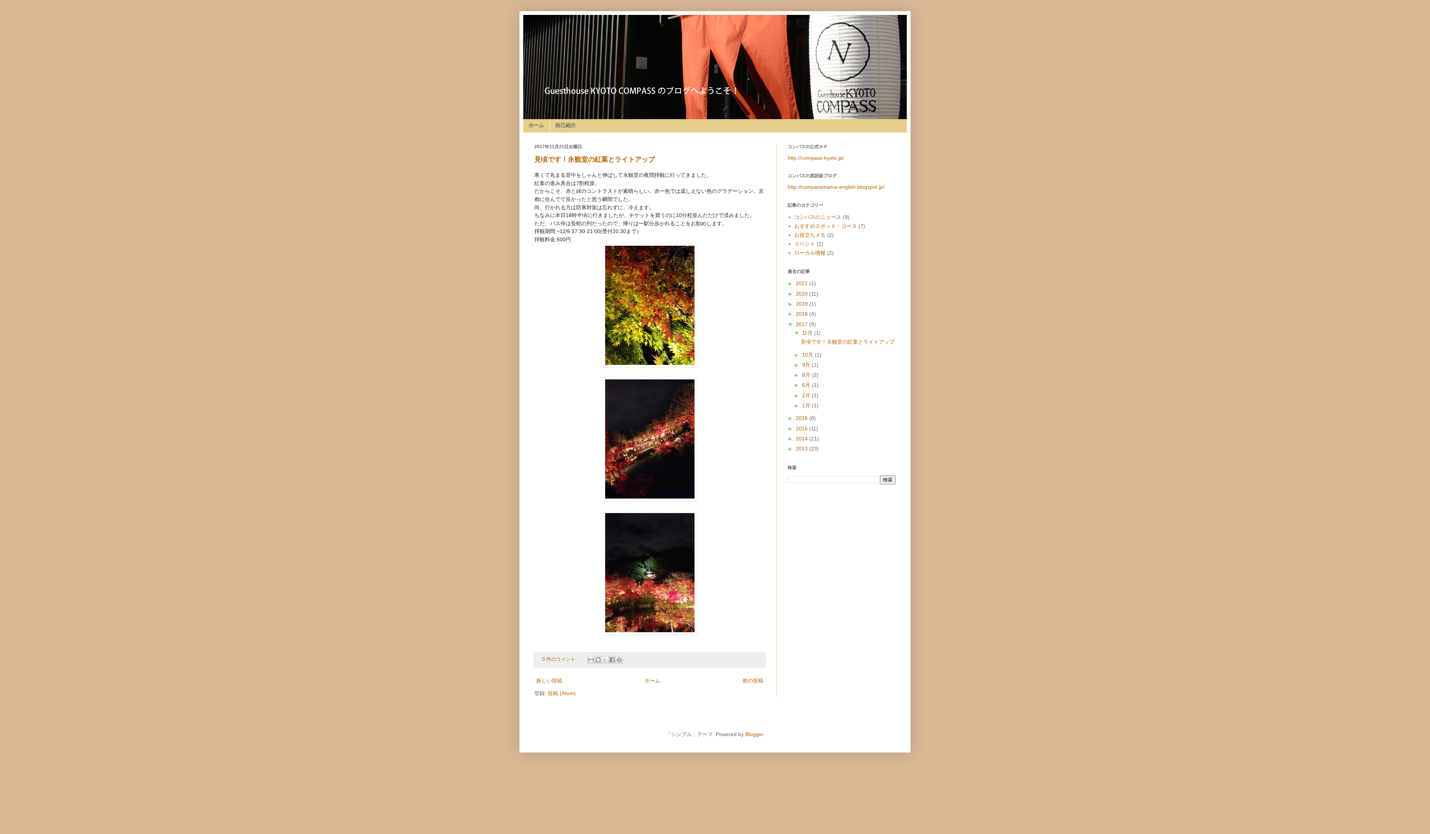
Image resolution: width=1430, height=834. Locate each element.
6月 (807, 385)
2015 (802, 429)
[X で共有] (605, 659)
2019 (802, 304)
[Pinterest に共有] (619, 659)
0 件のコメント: (560, 659)
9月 (807, 365)
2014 (802, 439)
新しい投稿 (549, 681)
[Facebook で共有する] (612, 659)
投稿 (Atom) (562, 693)
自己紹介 (565, 125)
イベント (804, 244)
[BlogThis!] (598, 659)
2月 (807, 395)
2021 (802, 283)
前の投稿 (753, 681)
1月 (807, 405)
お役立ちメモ (810, 235)
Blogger (754, 734)
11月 (808, 333)
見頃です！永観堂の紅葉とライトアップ (594, 159)
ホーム (536, 125)
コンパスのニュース (817, 217)
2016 (802, 418)
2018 (802, 314)
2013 (802, 449)
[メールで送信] (591, 659)
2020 (802, 294)
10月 (808, 355)
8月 (807, 375)
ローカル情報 (810, 253)
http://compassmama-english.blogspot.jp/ (836, 187)
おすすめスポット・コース (825, 226)
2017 (802, 324)
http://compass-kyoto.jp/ (816, 158)
